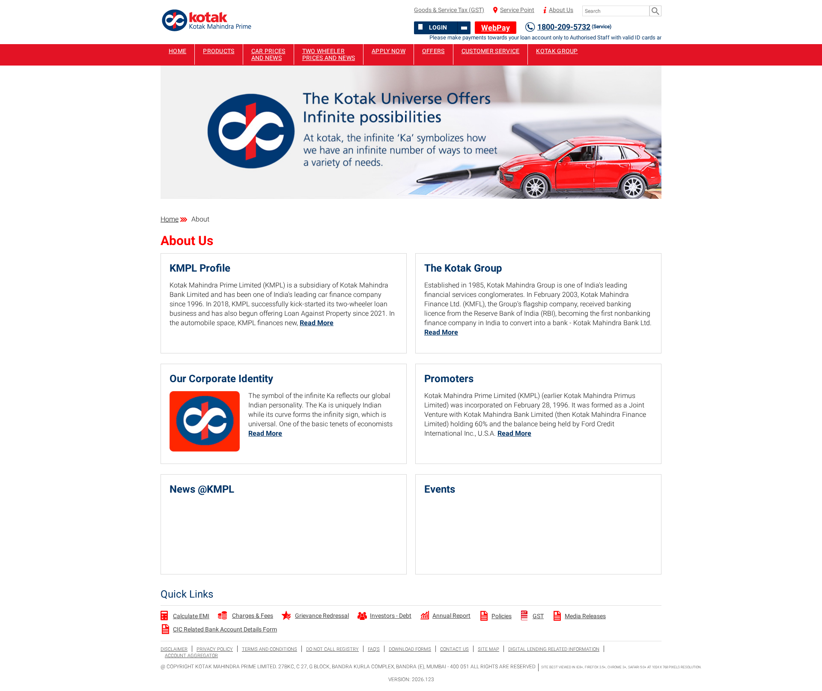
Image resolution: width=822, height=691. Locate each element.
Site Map (488, 649)
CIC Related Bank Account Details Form (225, 629)
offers (433, 51)
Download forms (410, 649)
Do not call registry (332, 649)
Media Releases (585, 616)
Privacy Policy (215, 649)
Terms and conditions (269, 649)
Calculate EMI (191, 616)
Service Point (517, 9)
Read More (317, 323)
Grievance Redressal (322, 615)
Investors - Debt (390, 615)
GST (538, 616)
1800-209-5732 (574, 26)
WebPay (495, 27)
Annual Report (451, 615)
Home (177, 51)
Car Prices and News (268, 54)
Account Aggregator (191, 655)
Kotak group (557, 51)
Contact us (454, 649)
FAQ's (374, 649)
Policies (501, 616)
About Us (561, 9)
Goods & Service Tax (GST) (449, 9)
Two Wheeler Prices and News (328, 54)
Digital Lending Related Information (553, 649)
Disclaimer (174, 649)
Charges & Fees (252, 615)
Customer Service (491, 51)
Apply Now (388, 51)
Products (218, 51)
